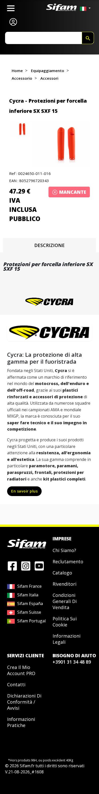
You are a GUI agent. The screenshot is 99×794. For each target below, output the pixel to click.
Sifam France (29, 586)
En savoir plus (24, 491)
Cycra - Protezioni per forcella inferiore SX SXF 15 (48, 105)
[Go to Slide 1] (20, 129)
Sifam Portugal (31, 621)
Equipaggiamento (47, 70)
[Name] (88, 38)
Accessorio (22, 78)
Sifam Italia (27, 595)
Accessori (49, 78)
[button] (60, 144)
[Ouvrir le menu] (10, 8)
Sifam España (30, 603)
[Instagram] (26, 565)
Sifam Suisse (29, 612)
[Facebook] (12, 565)
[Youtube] (39, 565)
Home (17, 70)
